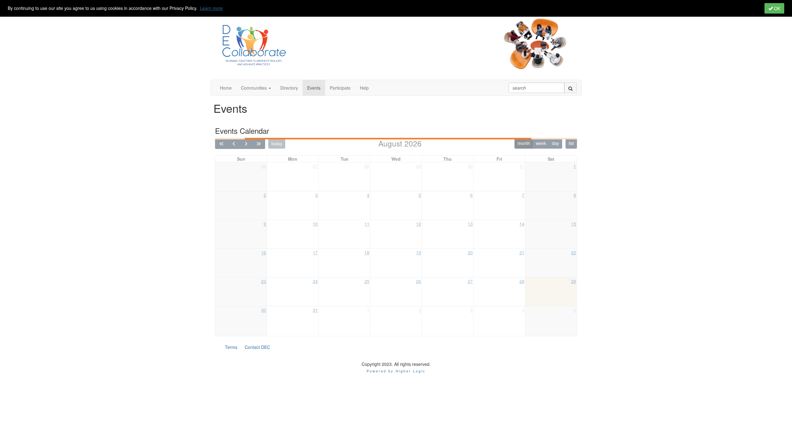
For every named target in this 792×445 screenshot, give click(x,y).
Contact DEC (257, 347)
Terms (231, 347)
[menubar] (247, 347)
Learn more (211, 8)
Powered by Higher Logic (396, 370)
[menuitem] (231, 347)
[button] (256, 87)
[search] (570, 88)
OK (776, 8)
